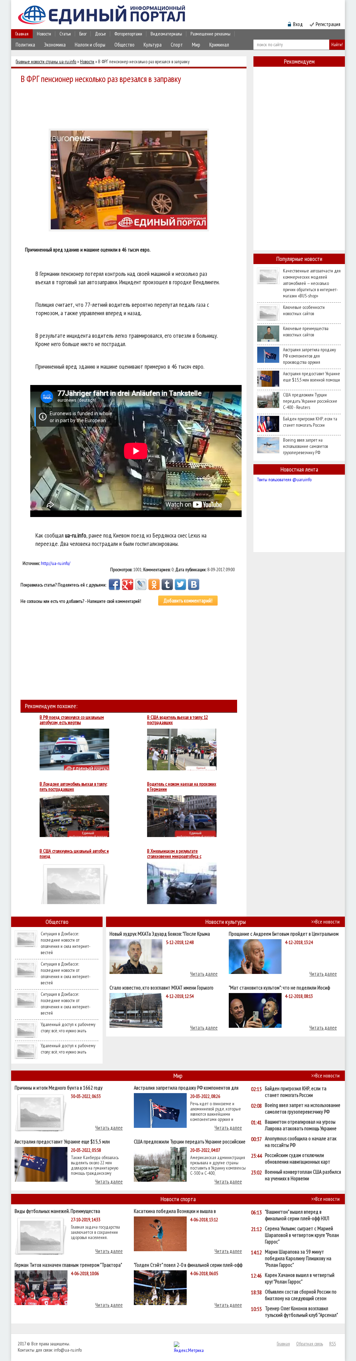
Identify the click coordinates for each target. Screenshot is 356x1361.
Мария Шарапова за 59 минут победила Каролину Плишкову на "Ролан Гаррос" (298, 1258)
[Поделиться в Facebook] (114, 584)
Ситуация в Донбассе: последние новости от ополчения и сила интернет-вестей (65, 943)
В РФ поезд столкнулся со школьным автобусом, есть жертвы (72, 720)
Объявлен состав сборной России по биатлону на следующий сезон (301, 1295)
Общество (124, 44)
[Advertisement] (130, 105)
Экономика (55, 44)
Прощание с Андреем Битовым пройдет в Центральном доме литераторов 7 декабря (284, 933)
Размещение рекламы (210, 34)
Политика (25, 44)
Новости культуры (225, 922)
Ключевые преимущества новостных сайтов (306, 331)
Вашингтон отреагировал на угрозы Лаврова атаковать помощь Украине (301, 1125)
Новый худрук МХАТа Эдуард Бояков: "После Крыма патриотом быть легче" (160, 933)
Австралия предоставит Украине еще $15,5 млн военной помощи (311, 376)
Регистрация (328, 24)
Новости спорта (178, 1199)
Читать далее (204, 973)
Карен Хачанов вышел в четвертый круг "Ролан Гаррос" (299, 1278)
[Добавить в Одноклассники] (154, 584)
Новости (44, 34)
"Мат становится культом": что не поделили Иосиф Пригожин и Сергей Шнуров (279, 987)
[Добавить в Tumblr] (167, 584)
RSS (332, 1343)
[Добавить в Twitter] (180, 584)
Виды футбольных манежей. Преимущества (57, 1211)
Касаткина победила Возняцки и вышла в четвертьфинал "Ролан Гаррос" (175, 1211)
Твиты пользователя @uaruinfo (284, 479)
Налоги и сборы (90, 44)
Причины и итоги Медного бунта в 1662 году (59, 1087)
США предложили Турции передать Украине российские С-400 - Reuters (310, 401)
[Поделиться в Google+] (127, 584)
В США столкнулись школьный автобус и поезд (74, 853)
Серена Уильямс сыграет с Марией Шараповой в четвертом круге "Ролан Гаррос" (302, 1235)
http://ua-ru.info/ (55, 563)
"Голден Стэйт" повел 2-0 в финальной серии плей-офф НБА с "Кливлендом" (188, 1265)
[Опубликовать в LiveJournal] (140, 584)
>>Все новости (325, 921)
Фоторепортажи (128, 34)
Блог (83, 34)
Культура (153, 44)
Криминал (219, 44)
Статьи (65, 34)
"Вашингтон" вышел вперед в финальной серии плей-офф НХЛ (297, 1215)
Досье (100, 34)
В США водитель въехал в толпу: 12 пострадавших (177, 720)
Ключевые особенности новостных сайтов (304, 310)
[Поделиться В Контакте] (193, 584)
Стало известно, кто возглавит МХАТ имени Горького (161, 987)
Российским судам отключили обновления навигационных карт (297, 1158)
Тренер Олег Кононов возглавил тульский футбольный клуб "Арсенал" (301, 1311)
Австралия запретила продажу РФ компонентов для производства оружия (309, 355)
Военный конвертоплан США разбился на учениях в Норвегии (303, 1175)
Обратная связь (309, 1343)
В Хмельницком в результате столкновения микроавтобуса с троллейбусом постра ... (174, 853)
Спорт (177, 44)
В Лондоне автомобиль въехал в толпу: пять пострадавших (73, 786)
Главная (22, 34)
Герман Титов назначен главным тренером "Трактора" (68, 1265)
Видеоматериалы (166, 34)
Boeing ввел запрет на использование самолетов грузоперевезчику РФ (305, 446)
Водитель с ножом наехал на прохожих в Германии (181, 786)
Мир (196, 44)
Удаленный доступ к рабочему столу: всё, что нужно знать (68, 1027)
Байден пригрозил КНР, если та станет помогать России (310, 422)
